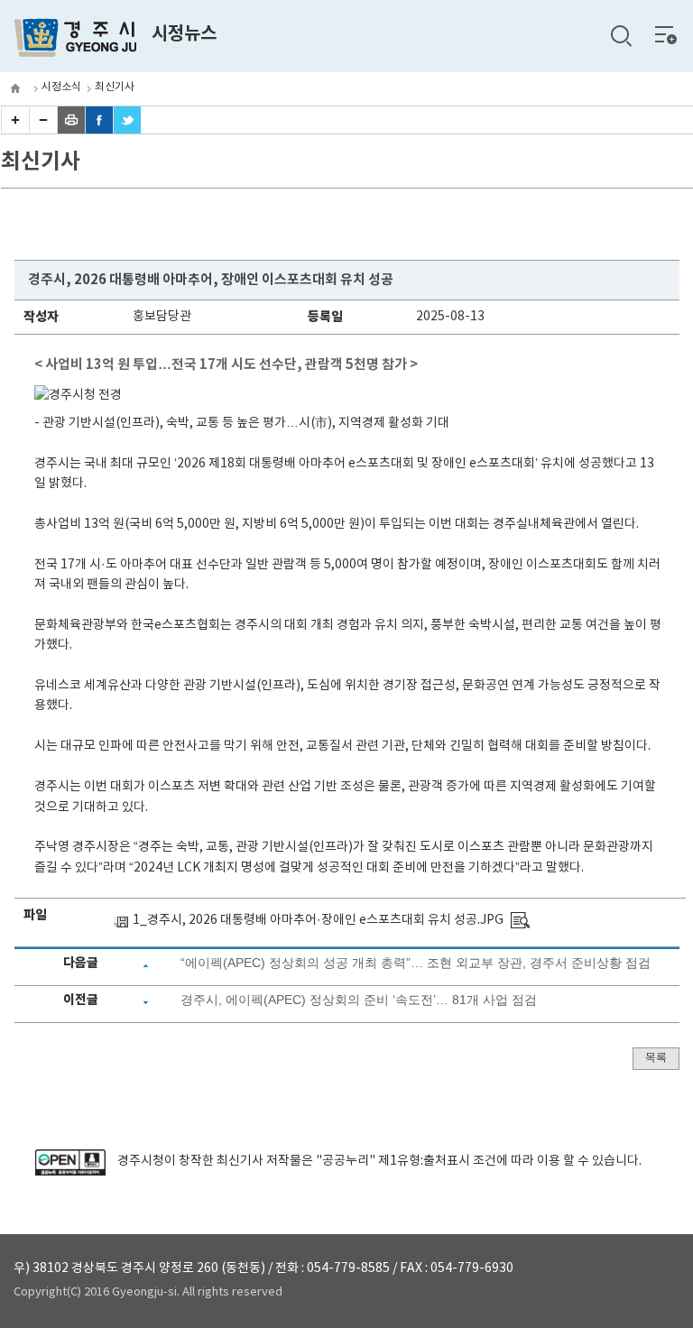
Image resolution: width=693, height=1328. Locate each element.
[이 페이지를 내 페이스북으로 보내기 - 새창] (99, 130)
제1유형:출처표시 (424, 1161)
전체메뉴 (666, 34)
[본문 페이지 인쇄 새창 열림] (71, 130)
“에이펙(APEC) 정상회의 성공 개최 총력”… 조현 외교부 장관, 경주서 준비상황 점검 (415, 962)
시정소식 (61, 87)
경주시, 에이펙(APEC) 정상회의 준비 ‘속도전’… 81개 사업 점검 (358, 999)
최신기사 (114, 87)
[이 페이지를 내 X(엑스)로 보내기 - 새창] (127, 130)
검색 (620, 36)
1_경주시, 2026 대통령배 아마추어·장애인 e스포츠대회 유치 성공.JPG (318, 920)
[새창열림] (70, 1172)
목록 (656, 1058)
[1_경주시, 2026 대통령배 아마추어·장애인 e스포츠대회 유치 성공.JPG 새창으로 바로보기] (520, 920)
